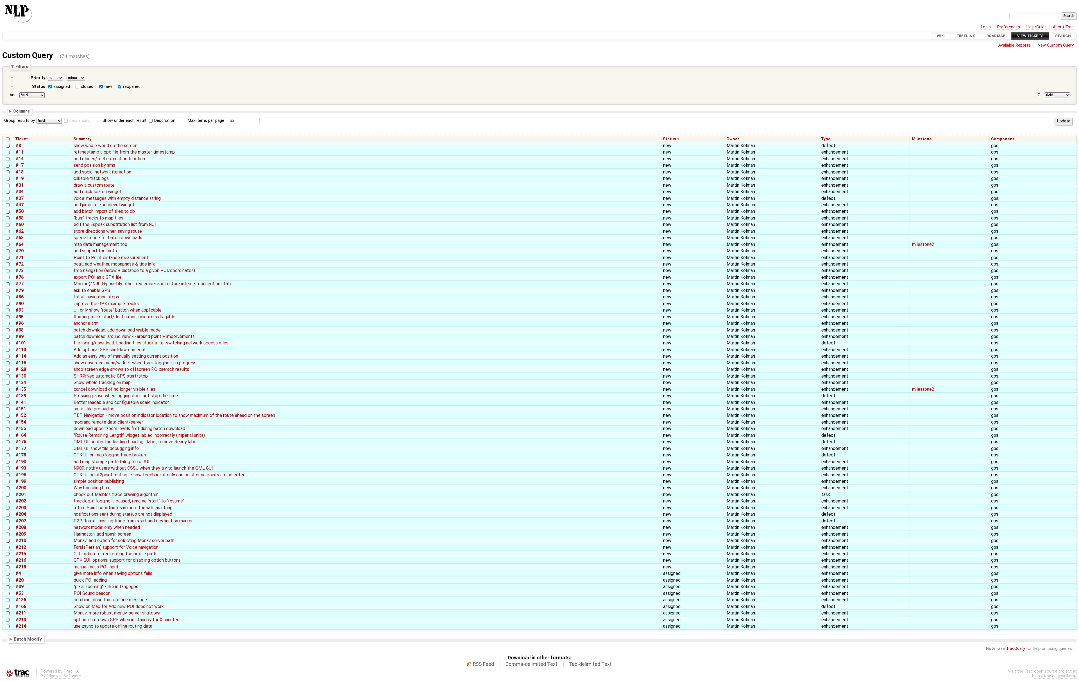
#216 (20, 560)
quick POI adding (90, 580)
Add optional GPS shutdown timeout (110, 349)
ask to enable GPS (92, 290)
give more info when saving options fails (113, 573)
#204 (20, 514)
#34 (19, 191)
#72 (19, 264)
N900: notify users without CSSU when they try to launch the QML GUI (143, 468)
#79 (19, 290)
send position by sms (94, 165)
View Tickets (1030, 36)
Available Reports (1014, 45)
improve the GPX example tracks (106, 303)
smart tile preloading (94, 409)
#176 (20, 441)
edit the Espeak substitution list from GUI (115, 224)
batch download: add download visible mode (117, 330)
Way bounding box (91, 487)
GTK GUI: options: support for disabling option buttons (127, 560)
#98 (19, 330)
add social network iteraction (102, 172)
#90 (19, 303)
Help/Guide (1036, 27)
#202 (20, 501)
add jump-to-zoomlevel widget (104, 204)
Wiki (941, 36)
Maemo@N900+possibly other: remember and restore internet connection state (153, 283)
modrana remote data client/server (108, 422)
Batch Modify (28, 639)
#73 (19, 270)
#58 (19, 218)
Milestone (922, 139)
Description (164, 120)
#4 (18, 573)
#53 (19, 593)
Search (1063, 36)
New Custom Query (1056, 45)
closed (87, 86)
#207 (20, 521)
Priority (38, 78)
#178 (20, 455)
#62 (19, 231)
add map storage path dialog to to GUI (111, 461)
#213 (20, 619)
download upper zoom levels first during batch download (129, 428)
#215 (20, 553)
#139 (20, 395)
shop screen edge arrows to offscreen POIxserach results (131, 369)
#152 (20, 415)
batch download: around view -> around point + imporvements (134, 336)
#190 (20, 461)
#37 (19, 198)
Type (826, 139)
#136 (20, 599)
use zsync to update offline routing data (113, 626)
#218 (20, 567)
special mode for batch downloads (108, 237)
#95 (19, 316)
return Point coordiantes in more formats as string (123, 507)
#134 (20, 382)
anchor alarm (86, 323)
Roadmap (996, 36)
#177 (20, 448)
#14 (19, 158)
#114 (20, 356)
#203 (20, 507)
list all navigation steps (96, 297)
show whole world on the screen (105, 145)
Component (1002, 139)
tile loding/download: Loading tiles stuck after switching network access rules (151, 343)
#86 (19, 297)
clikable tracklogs (91, 178)
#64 (19, 244)
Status (38, 86)
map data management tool (101, 244)
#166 (20, 606)
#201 (20, 494)
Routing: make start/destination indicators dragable (124, 316)
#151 (20, 409)
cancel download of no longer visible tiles (114, 389)
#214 (20, 626)
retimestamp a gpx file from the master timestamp (124, 152)
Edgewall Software (63, 676)
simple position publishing (99, 481)
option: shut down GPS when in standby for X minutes (126, 619)
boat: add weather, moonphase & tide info (115, 264)
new (108, 86)
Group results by (19, 120)
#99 (19, 336)
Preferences (1008, 27)
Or (1040, 95)
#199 (20, 481)
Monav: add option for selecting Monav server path (124, 540)
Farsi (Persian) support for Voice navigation (116, 547)
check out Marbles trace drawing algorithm (116, 494)
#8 (18, 145)
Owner (732, 139)
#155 (20, 428)
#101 (20, 343)
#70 (19, 250)
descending (79, 120)
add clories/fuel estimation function (109, 158)
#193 (20, 468)
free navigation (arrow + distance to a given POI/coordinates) (134, 270)
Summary (82, 139)
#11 (19, 152)
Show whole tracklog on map (102, 382)
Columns (21, 111)
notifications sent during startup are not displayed (123, 514)
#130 (20, 376)
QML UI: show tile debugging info (106, 448)
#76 (19, 277)
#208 (20, 527)
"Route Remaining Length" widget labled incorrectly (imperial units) (139, 435)
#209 (20, 534)
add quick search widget (98, 191)
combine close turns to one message (110, 599)
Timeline (965, 36)
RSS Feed (483, 664)
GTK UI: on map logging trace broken (110, 455)
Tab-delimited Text (590, 664)
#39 (19, 586)
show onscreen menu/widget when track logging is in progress (135, 362)
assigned (61, 86)
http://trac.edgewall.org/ (1054, 676)
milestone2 (923, 244)
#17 (19, 165)
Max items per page (206, 120)
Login (986, 27)
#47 (19, 204)
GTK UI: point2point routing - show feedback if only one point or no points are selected (160, 474)
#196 (20, 474)
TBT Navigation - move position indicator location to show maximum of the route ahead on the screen (174, 415)
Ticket (21, 139)
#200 (20, 487)
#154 (20, 422)
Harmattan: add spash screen (102, 534)
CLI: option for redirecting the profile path (115, 553)
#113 (20, 349)
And (13, 95)
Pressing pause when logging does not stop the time (126, 395)
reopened (131, 86)
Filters (21, 66)
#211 (20, 613)
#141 (20, 402)
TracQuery (1015, 648)
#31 (19, 185)
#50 (19, 211)
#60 (19, 224)
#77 (19, 283)
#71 (19, 257)
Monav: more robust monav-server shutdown (118, 613)
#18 (19, 172)
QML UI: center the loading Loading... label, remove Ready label (136, 441)
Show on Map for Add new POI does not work (119, 606)
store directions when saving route (108, 231)
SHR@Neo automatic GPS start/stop (111, 376)
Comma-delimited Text (531, 664)
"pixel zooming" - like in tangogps (106, 586)
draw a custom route (94, 185)
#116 (20, 362)
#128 (20, 369)
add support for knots (95, 250)
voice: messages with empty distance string (117, 198)
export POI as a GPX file (98, 277)
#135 (20, 389)
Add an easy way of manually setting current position (126, 356)
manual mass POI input (96, 567)
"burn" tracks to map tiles (98, 218)
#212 (20, 547)
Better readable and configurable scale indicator (121, 402)
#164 (20, 435)
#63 (19, 237)
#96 (19, 323)
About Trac (1063, 27)
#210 (20, 540)
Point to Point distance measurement (111, 257)
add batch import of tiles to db (104, 211)
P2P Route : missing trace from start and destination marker (133, 521)
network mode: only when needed (107, 527)
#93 (19, 310)
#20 (19, 580)
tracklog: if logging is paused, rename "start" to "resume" (129, 501)
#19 (19, 178)
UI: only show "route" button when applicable (118, 310)
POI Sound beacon (92, 593)
